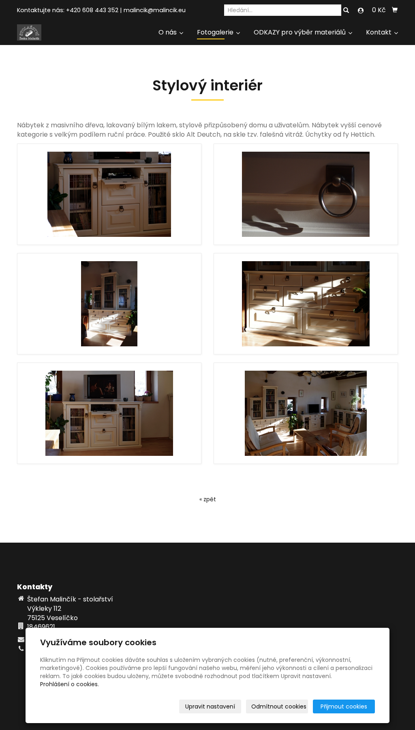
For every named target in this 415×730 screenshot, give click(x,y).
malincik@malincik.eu (155, 10)
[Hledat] (346, 10)
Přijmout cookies (344, 706)
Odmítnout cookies (278, 706)
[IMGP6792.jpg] (109, 194)
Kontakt (379, 32)
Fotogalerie (216, 32)
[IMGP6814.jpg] (306, 194)
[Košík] (394, 10)
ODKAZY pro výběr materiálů (300, 32)
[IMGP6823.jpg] (306, 303)
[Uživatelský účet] (360, 10)
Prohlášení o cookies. (69, 684)
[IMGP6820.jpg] (109, 303)
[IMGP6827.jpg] (306, 413)
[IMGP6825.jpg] (109, 413)
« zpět (207, 499)
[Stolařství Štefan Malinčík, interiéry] (29, 31)
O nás (168, 32)
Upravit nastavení (210, 706)
